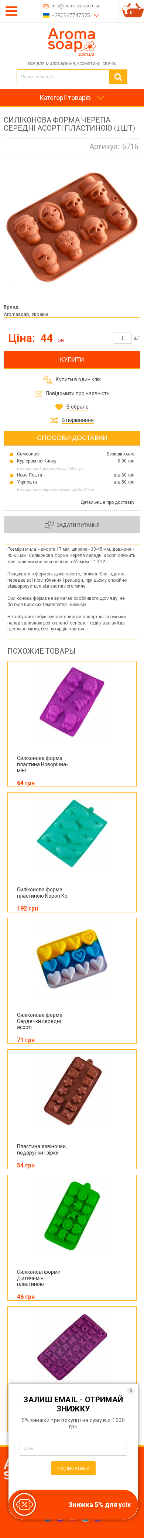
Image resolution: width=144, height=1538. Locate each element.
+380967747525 (71, 15)
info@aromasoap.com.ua (76, 6)
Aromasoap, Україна (26, 314)
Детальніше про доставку (107, 502)
